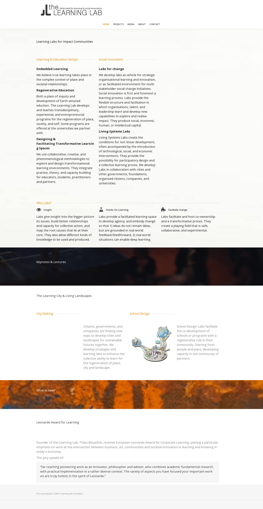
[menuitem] (106, 24)
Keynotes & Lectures (51, 262)
